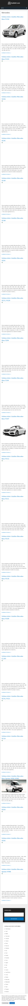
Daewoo (7, 945)
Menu (2, 8)
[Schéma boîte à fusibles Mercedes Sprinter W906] (14, 881)
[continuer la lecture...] (6, 52)
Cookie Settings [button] (5, 1003)
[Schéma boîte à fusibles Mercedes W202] (14, 848)
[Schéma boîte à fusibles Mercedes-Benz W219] (14, 550)
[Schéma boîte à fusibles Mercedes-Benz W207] (14, 431)
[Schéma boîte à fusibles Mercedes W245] (14, 152)
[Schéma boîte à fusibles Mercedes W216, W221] (14, 710)
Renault (7, 991)
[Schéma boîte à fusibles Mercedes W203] (14, 817)
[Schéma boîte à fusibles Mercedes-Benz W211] (14, 511)
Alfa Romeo (7, 928)
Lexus (6, 974)
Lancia (6, 969)
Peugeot (7, 989)
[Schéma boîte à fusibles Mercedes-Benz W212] (14, 471)
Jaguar (6, 962)
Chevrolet (7, 936)
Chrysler (7, 938)
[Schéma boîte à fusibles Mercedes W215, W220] (14, 312)
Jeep (6, 965)
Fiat (6, 950)
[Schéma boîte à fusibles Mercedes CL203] (14, 670)
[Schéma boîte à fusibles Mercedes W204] (14, 111)
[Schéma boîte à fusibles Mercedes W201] (14, 272)
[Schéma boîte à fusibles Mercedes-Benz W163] (14, 71)
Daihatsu (7, 948)
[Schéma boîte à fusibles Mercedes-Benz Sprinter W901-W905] (14, 786)
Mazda (6, 977)
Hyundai (7, 957)
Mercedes (7, 979)
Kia (6, 967)
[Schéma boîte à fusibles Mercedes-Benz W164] (14, 31)
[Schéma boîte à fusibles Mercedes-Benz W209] (14, 630)
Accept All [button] (12, 1003)
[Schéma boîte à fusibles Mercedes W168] (14, 232)
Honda (6, 955)
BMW (6, 933)
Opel (6, 986)
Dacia (6, 943)
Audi (6, 931)
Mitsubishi (7, 981)
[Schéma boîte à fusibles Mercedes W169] (14, 192)
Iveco (6, 960)
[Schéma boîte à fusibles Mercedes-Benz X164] (14, 392)
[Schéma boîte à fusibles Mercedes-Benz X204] (14, 352)
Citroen (6, 940)
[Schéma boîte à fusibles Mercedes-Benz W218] (14, 590)
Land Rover (7, 972)
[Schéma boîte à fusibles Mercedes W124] (14, 750)
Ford (6, 953)
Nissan (6, 984)
